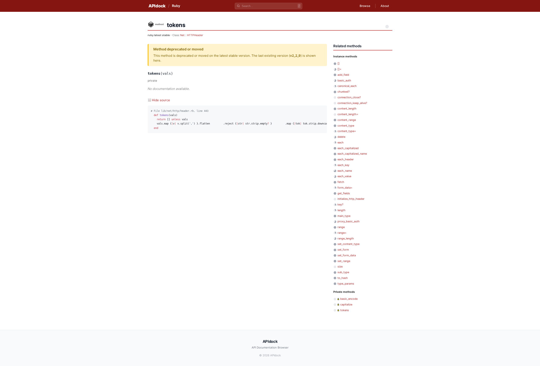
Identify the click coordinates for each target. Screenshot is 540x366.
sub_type (343, 272)
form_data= (345, 187)
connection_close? (349, 97)
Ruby (176, 6)
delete (341, 136)
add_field (343, 74)
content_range (347, 120)
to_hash (343, 278)
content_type (346, 125)
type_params (346, 283)
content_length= (348, 114)
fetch (341, 182)
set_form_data (347, 255)
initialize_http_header (351, 198)
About (385, 6)
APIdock (157, 5)
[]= (339, 69)
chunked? (344, 91)
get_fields (344, 193)
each (341, 142)
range (341, 227)
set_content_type (348, 244)
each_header (346, 159)
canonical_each (347, 86)
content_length (347, 108)
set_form (343, 249)
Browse (365, 6)
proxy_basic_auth (349, 221)
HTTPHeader (195, 35)
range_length (346, 238)
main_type (344, 215)
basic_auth (344, 80)
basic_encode (349, 298)
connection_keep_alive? (352, 103)
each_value (344, 176)
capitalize (346, 304)
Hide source (161, 100)
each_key (343, 165)
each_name (345, 170)
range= (342, 232)
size (340, 266)
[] (339, 63)
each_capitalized (348, 148)
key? (340, 204)
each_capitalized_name (352, 153)
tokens (344, 310)
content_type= (347, 131)
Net (182, 35)
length (342, 210)
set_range (344, 261)
